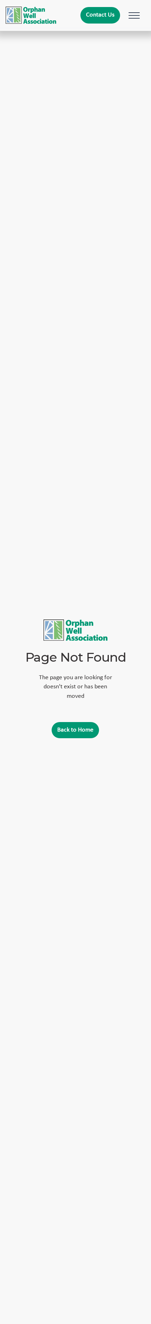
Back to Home (75, 730)
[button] (133, 15)
